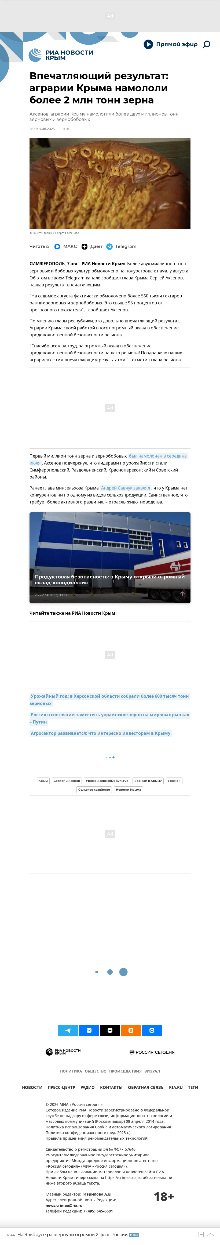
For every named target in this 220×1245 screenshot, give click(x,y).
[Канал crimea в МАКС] (152, 1030)
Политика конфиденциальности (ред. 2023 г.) (88, 1133)
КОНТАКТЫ (111, 1088)
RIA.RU (176, 1088)
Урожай (174, 781)
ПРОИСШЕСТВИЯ (125, 1071)
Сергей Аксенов (67, 781)
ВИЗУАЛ (152, 1071)
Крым (43, 781)
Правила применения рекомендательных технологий (97, 1139)
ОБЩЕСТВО (96, 1071)
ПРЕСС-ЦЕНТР (61, 1088)
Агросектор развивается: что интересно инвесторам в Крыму (100, 733)
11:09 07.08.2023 (42, 129)
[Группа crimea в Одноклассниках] (131, 1030)
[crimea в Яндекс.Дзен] (110, 1030)
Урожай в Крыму (148, 781)
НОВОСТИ (32, 1088)
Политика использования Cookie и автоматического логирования (108, 1127)
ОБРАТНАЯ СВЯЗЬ (146, 1088)
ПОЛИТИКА (71, 1071)
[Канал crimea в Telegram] (68, 1030)
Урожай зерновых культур (107, 781)
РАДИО (87, 1088)
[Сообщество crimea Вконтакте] (89, 1030)
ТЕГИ (193, 1088)
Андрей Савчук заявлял (125, 488)
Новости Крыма (128, 789)
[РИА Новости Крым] (60, 55)
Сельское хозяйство (94, 789)
